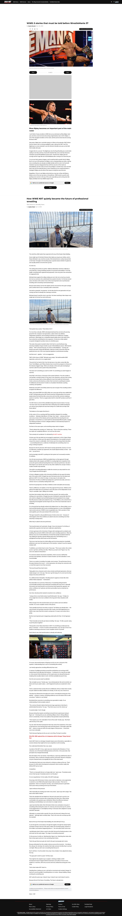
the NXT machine (57, 434)
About (29, 2)
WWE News (15, 2)
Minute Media (22, 912)
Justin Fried (31, 206)
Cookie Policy (75, 906)
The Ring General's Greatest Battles (40, 2)
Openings (48, 904)
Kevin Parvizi (31, 26)
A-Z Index (48, 909)
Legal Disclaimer (89, 906)
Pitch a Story (32, 906)
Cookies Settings (62, 909)
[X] (111, 1)
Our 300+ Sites (75, 904)
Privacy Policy (49, 906)
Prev (33, 72)
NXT (34, 894)
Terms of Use (61, 906)
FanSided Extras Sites (55, 2)
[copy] (37, 29)
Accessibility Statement (35, 909)
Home (30, 894)
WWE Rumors (23, 2)
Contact (60, 904)
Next (67, 72)
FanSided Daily (88, 904)
